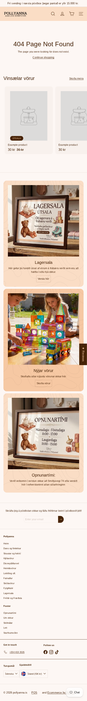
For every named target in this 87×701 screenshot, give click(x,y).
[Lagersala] (43, 221)
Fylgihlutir (8, 588)
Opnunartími (9, 613)
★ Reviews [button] (83, 354)
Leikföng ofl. (9, 573)
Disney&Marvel (11, 563)
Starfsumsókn (10, 633)
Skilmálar (8, 623)
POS (34, 692)
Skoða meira (76, 78)
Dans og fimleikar (12, 548)
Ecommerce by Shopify (61, 692)
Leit (5, 628)
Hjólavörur (8, 558)
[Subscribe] (61, 519)
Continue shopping (43, 57)
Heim (6, 543)
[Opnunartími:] (43, 433)
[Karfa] (71, 14)
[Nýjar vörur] (43, 329)
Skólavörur (9, 583)
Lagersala (8, 593)
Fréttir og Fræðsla (12, 598)
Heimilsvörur (9, 568)
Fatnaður (8, 578)
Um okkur (8, 618)
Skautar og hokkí (12, 553)
